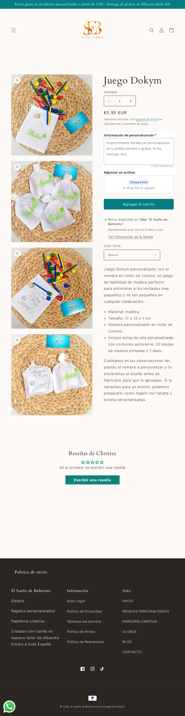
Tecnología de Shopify (111, 706)
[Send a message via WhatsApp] (9, 707)
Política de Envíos (81, 631)
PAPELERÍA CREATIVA (140, 621)
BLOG (127, 642)
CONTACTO (132, 652)
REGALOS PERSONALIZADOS (146, 611)
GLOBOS (129, 631)
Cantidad (110, 92)
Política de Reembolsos (85, 642)
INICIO (128, 601)
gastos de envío (147, 119)
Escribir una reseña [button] (92, 480)
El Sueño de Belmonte (84, 706)
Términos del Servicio (84, 621)
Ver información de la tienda (130, 237)
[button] (13, 30)
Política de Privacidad (84, 611)
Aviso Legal (76, 601)
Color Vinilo (112, 246)
